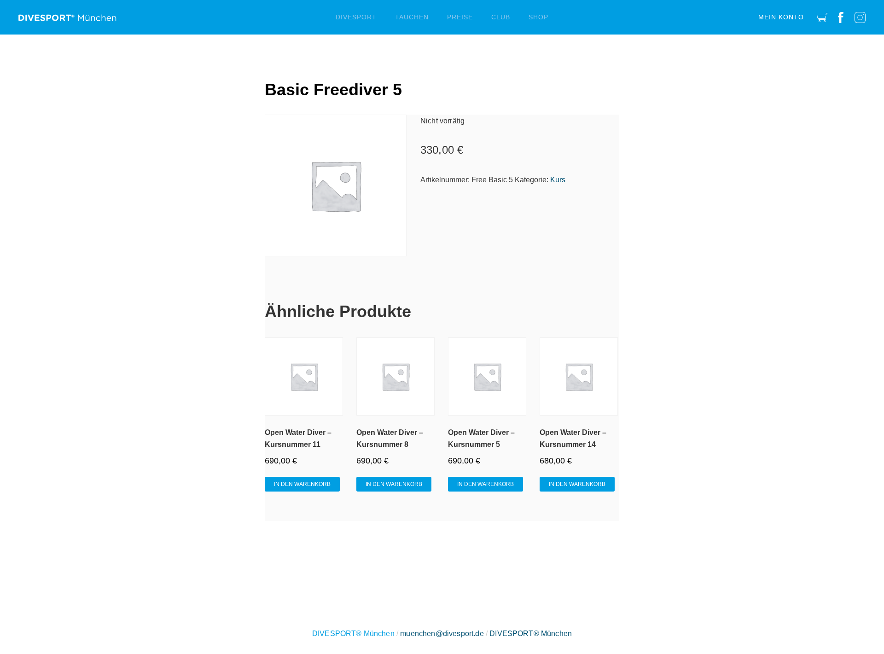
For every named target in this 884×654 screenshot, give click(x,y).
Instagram (860, 17)
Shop (538, 17)
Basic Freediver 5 (333, 89)
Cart (822, 17)
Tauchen (412, 17)
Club (500, 17)
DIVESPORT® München (530, 633)
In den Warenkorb (302, 484)
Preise (460, 17)
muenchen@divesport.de (441, 633)
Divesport (356, 17)
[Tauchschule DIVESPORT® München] (67, 14)
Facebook (841, 17)
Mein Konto (781, 17)
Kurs (557, 180)
